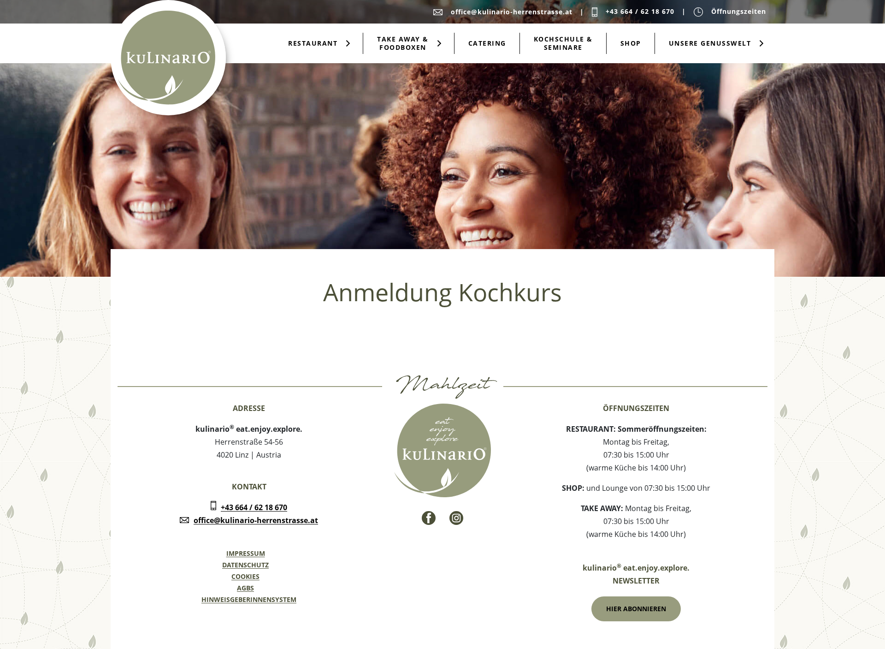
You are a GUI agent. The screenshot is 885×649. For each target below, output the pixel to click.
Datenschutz (245, 564)
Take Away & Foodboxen (403, 43)
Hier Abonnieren (636, 608)
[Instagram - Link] (456, 518)
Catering (487, 43)
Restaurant (312, 43)
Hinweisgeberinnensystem (248, 599)
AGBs (245, 588)
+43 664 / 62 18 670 (254, 507)
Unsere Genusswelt (710, 43)
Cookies (245, 576)
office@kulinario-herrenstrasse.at (256, 520)
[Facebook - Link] (429, 518)
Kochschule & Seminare (563, 43)
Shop (630, 43)
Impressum (245, 553)
